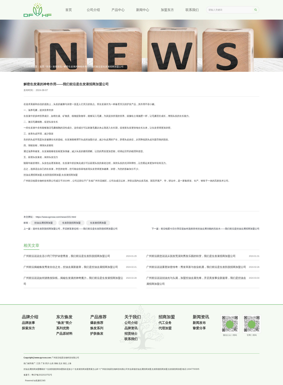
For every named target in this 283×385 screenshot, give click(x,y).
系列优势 (62, 328)
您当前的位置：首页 (34, 66)
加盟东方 (167, 10)
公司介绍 (93, 10)
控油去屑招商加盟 (43, 222)
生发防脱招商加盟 (71, 222)
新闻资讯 (57, 66)
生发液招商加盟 (98, 222)
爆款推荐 (96, 322)
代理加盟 (165, 328)
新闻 (48, 66)
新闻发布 (199, 322)
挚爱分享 (199, 328)
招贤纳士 (131, 333)
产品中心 (118, 10)
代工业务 (165, 322)
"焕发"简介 (64, 322)
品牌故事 (28, 322)
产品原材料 (64, 333)
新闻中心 (142, 10)
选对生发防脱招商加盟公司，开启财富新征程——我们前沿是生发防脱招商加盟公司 (75, 228)
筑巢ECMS (40, 380)
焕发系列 (96, 328)
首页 (68, 10)
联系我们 (192, 10)
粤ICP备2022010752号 (41, 375)
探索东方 (28, 328)
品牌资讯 (131, 328)
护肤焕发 (96, 333)
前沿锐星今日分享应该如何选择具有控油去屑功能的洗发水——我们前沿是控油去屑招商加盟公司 (210, 228)
